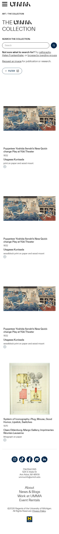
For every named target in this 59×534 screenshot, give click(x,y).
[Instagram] (15, 459)
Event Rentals (29, 500)
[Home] (20, 4)
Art (4, 14)
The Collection (16, 14)
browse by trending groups (42, 55)
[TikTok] (22, 459)
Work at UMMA (29, 496)
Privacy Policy (39, 511)
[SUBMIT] (54, 45)
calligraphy (45, 52)
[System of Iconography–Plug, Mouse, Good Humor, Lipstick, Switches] (29, 389)
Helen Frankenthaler (13, 55)
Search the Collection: (16, 39)
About (29, 487)
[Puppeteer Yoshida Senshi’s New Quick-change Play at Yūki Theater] (29, 118)
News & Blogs (29, 492)
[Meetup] (37, 459)
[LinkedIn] (44, 459)
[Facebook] (29, 459)
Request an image (11, 61)
